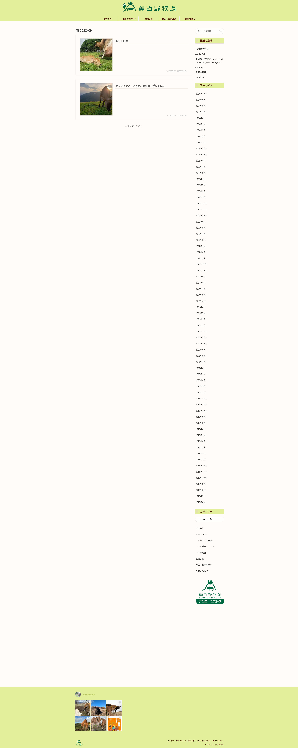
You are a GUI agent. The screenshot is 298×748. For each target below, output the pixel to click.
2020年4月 (201, 380)
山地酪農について (206, 546)
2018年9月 (201, 483)
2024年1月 (201, 142)
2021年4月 (201, 307)
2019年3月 (201, 447)
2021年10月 (201, 270)
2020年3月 (201, 386)
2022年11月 (201, 209)
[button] (220, 31)
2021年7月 (201, 288)
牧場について (202, 534)
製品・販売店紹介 (204, 564)
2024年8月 (201, 105)
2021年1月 (201, 325)
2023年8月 (201, 160)
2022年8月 (201, 227)
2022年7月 (201, 233)
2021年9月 (201, 276)
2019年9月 (201, 416)
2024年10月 (201, 93)
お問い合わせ (202, 570)
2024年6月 (201, 118)
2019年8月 (201, 422)
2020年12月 (201, 331)
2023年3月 (201, 185)
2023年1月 (201, 197)
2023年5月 (201, 179)
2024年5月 (201, 124)
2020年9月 (201, 349)
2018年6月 (201, 502)
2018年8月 (201, 489)
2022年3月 (201, 258)
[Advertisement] (134, 144)
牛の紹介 (202, 552)
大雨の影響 (201, 72)
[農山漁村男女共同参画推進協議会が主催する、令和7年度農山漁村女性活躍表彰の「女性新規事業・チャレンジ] (82, 708)
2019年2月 (201, 453)
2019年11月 (201, 404)
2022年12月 (201, 203)
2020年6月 (201, 368)
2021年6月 (201, 294)
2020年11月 (201, 337)
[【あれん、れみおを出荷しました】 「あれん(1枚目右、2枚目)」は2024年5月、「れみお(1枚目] (98, 723)
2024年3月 (201, 130)
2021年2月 (201, 319)
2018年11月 (201, 471)
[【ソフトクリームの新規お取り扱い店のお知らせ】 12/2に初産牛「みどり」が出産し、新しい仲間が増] (114, 708)
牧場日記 (200, 558)
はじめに (200, 528)
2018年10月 (201, 477)
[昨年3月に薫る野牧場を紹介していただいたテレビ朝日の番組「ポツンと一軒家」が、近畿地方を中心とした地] (98, 708)
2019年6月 (201, 429)
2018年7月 (201, 496)
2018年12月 (201, 465)
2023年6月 (201, 172)
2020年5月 (201, 374)
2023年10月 (201, 154)
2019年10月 (201, 410)
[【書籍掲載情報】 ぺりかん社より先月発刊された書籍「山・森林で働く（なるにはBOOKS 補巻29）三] (114, 723)
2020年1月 (201, 392)
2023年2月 (201, 191)
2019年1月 (201, 459)
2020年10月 (201, 343)
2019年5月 (201, 435)
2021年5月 (201, 300)
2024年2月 (201, 136)
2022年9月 (201, 221)
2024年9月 (201, 99)
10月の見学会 (202, 48)
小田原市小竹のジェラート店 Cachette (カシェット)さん (209, 60)
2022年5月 (201, 246)
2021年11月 (201, 264)
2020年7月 (201, 361)
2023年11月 (201, 148)
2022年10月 (201, 215)
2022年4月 (201, 252)
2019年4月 (201, 441)
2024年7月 (201, 111)
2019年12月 (201, 398)
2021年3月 (201, 313)
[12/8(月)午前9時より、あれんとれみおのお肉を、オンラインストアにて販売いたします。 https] (82, 723)
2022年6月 (201, 239)
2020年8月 (201, 355)
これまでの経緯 (205, 540)
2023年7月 (201, 166)
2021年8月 (201, 282)
